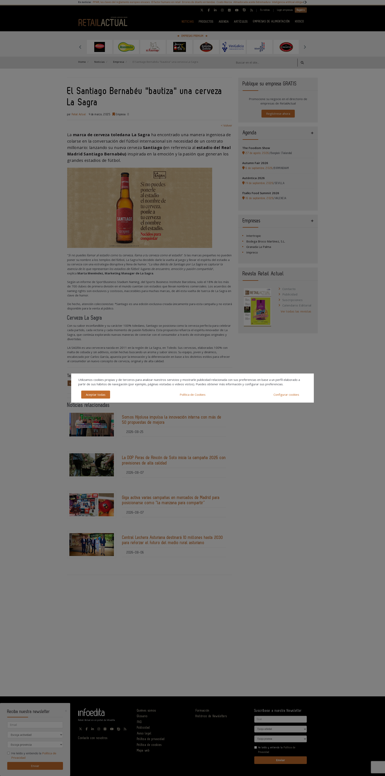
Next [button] (305, 47)
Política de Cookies (193, 395)
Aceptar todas (95, 395)
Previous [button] (80, 47)
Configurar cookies (286, 395)
